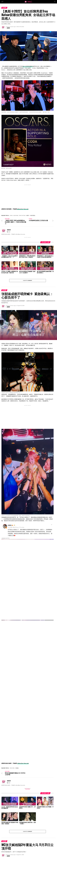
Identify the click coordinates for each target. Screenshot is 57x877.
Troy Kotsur (22, 215)
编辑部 (8, 28)
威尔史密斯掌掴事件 (28, 66)
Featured (16, 215)
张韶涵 (17, 768)
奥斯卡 (28, 215)
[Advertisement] (27, 195)
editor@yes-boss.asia (22, 209)
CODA (11, 215)
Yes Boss (27, 789)
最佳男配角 (33, 215)
